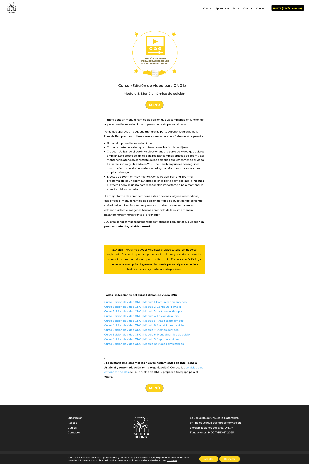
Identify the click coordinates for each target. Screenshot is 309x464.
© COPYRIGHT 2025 (221, 432)
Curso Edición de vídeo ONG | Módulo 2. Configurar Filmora (142, 306)
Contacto (261, 8)
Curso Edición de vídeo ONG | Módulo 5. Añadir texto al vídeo (144, 320)
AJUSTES (172, 460)
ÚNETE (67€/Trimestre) (287, 8)
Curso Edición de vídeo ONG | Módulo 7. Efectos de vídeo (141, 329)
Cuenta (247, 8)
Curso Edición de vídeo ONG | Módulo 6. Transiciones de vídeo (144, 325)
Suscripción (75, 417)
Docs (236, 8)
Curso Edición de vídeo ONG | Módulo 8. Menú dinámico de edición (147, 334)
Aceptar (208, 459)
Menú (154, 105)
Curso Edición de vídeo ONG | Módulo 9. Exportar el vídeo (141, 339)
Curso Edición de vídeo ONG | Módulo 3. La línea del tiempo (143, 311)
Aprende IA (222, 8)
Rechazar (229, 459)
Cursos (207, 8)
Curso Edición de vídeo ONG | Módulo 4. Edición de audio (141, 316)
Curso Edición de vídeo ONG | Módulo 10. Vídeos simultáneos (144, 343)
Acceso (72, 422)
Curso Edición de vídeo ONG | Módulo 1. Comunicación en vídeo (145, 302)
